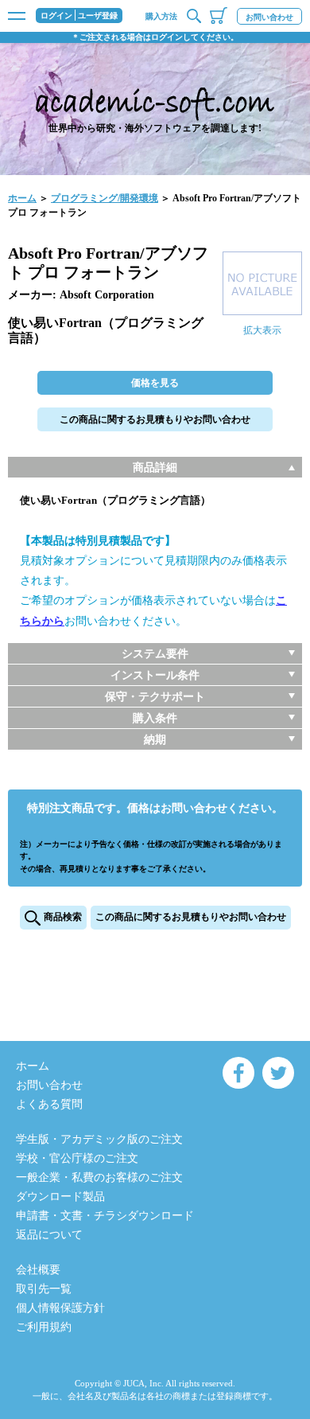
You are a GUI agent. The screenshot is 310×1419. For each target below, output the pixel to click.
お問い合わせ (269, 17)
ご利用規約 (44, 1327)
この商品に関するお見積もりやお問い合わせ (155, 419)
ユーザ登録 (98, 16)
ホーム (22, 198)
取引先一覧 (44, 1289)
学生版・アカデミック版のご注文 (99, 1139)
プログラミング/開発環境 (104, 198)
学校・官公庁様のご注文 (77, 1158)
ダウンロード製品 (60, 1197)
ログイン (56, 16)
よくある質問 (49, 1104)
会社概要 (38, 1270)
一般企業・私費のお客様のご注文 (99, 1177)
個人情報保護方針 (60, 1308)
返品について (49, 1235)
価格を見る (155, 382)
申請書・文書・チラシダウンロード (105, 1216)
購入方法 (161, 16)
